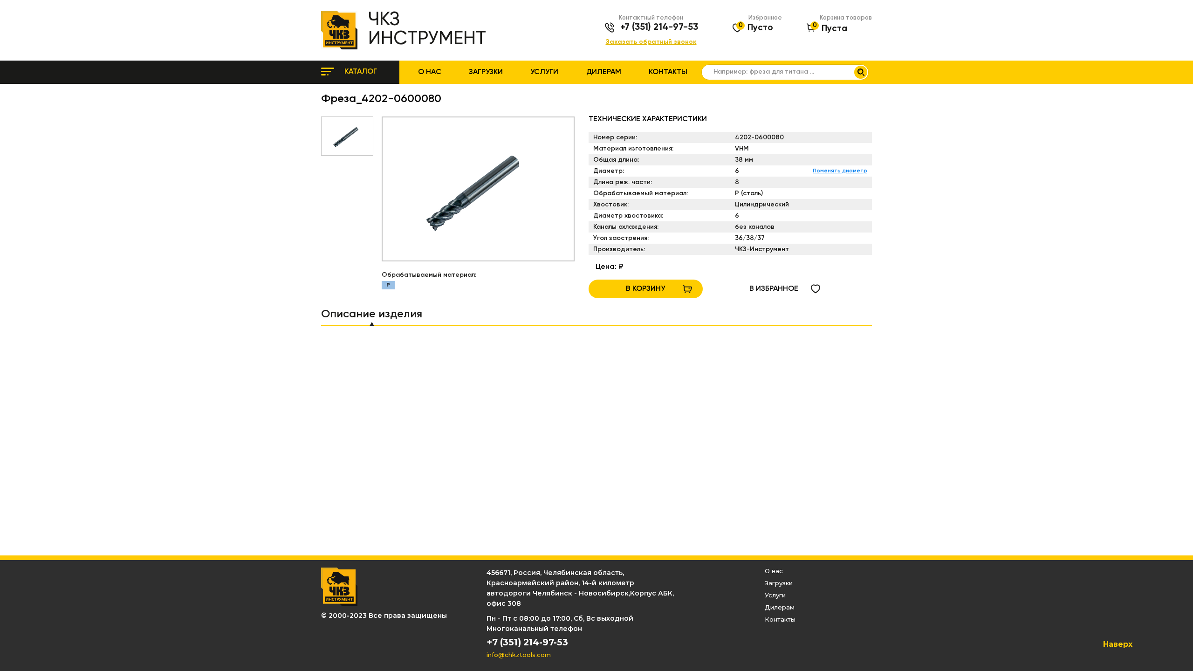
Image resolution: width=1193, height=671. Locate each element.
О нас (429, 72)
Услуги (544, 72)
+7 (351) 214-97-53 (659, 27)
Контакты (668, 72)
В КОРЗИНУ (645, 289)
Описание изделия (371, 314)
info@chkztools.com (519, 654)
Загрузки (486, 72)
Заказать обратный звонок (651, 42)
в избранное (773, 289)
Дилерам (603, 72)
